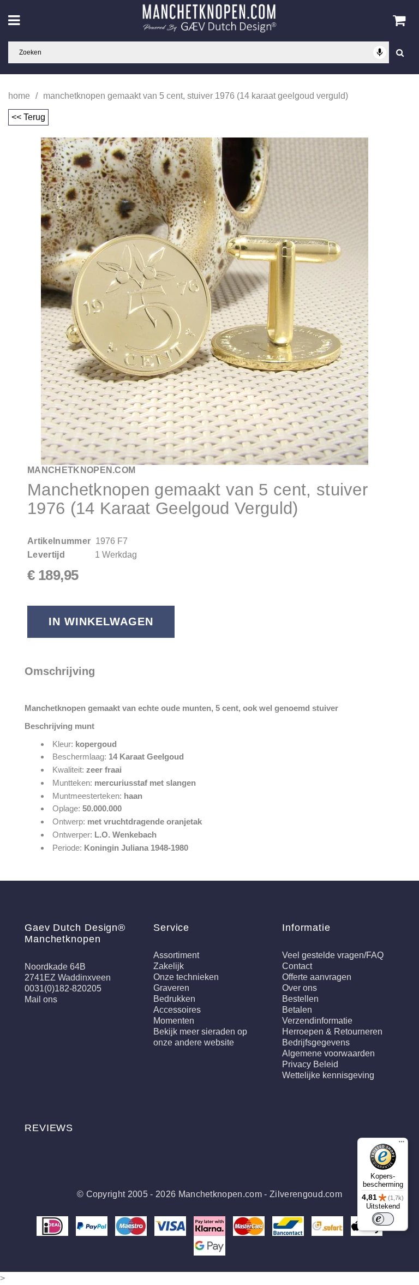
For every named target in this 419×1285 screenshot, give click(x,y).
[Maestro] (132, 1225)
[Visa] (171, 1225)
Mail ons (41, 999)
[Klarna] (211, 1225)
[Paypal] (93, 1225)
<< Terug (28, 117)
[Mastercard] (250, 1225)
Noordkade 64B (55, 966)
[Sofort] (328, 1225)
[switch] (383, 1219)
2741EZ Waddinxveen (68, 977)
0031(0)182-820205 (63, 988)
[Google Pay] (209, 1245)
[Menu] (401, 1144)
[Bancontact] (289, 1225)
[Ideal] (53, 1225)
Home (19, 95)
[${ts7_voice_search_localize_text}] (379, 52)
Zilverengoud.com (306, 1194)
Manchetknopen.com (220, 1194)
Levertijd (46, 554)
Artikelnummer (59, 541)
